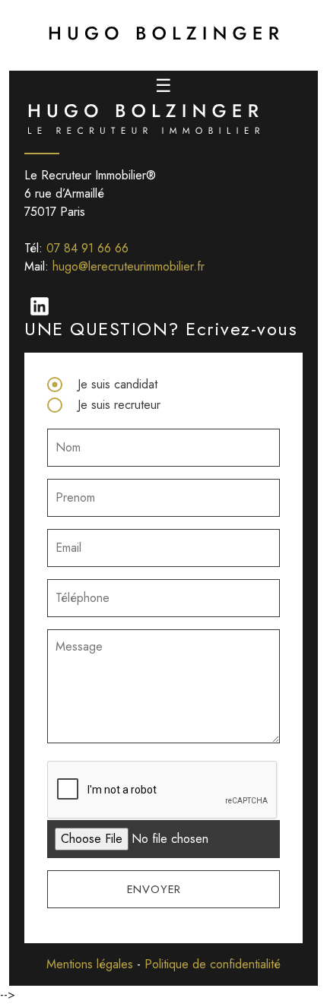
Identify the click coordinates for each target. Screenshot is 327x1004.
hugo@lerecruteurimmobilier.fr (128, 266)
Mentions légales (89, 964)
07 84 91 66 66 (87, 248)
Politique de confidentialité (212, 964)
